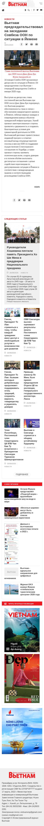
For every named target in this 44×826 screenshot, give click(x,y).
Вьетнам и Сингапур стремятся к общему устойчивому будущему (30, 437)
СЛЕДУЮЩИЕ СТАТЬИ (15, 219)
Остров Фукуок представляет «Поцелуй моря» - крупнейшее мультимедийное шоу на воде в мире (21, 495)
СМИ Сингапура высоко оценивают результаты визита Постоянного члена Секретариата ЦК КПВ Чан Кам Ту (32, 331)
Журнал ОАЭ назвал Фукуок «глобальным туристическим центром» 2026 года (30, 589)
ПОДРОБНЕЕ (22, 474)
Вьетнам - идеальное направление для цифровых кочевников (20, 573)
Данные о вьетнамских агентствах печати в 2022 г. (29, 528)
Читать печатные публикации (21, 604)
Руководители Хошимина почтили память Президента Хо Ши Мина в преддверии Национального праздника (22, 258)
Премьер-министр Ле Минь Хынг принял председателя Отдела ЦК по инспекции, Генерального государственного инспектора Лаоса (32, 385)
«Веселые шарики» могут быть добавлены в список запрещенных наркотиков (21, 513)
